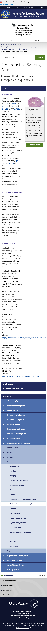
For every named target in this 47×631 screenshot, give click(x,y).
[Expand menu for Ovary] (3, 452)
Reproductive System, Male (17, 555)
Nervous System (13, 438)
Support (41, 7)
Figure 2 (14, 103)
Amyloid (13, 471)
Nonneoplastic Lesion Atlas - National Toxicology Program (20, 47)
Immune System (13, 424)
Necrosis (13, 537)
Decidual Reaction (17, 485)
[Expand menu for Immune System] (3, 424)
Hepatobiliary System (15, 420)
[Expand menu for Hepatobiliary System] (3, 419)
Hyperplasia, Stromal (18, 523)
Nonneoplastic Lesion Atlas (25, 26)
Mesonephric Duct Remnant (20, 532)
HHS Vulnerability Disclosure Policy (23, 616)
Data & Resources (13, 44)
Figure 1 (6, 103)
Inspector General (23, 613)
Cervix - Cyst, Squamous (19, 480)
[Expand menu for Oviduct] (3, 457)
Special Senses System (15, 565)
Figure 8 (11, 163)
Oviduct (10, 457)
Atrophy (13, 476)
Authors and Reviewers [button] (14, 388)
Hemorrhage (15, 513)
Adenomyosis (15, 466)
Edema (12, 494)
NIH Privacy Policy (23, 618)
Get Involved (32, 7)
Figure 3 (5, 106)
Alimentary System (14, 401)
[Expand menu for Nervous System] (3, 438)
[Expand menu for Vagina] (3, 551)
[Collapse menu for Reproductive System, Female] (3, 443)
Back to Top (8, 576)
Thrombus (14, 546)
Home (3, 44)
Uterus (25, 49)
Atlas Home (7, 396)
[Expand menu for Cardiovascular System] (3, 405)
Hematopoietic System (16, 415)
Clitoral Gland (12, 448)
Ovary (9, 452)
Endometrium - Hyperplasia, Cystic (23, 499)
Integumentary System (16, 429)
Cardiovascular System (16, 405)
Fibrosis (13, 509)
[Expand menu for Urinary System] (3, 569)
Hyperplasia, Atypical (18, 518)
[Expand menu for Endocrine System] (3, 410)
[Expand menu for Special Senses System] (3, 565)
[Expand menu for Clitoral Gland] (3, 447)
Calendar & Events (8, 7)
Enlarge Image (35, 145)
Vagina (10, 551)
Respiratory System (14, 560)
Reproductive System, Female (10, 49)
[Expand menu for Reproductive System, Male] (3, 555)
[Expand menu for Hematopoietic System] (3, 415)
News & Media (21, 7)
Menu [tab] (12, 40)
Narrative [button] (9, 89)
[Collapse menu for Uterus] (3, 461)
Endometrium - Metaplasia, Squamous (24, 504)
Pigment (13, 541)
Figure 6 (17, 109)
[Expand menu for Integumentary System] (3, 429)
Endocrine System (14, 410)
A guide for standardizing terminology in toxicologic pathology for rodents (23, 33)
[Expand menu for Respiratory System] (3, 560)
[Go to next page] (39, 110)
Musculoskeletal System (16, 434)
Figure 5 (5, 109)
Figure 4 (14, 106)
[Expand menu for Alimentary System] (3, 401)
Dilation (13, 490)
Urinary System (13, 570)
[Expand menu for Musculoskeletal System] (3, 433)
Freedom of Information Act (22, 611)
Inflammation (15, 527)
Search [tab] (36, 40)
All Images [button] (9, 384)
